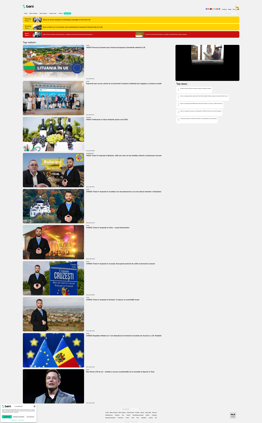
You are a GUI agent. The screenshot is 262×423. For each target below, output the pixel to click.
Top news (181, 83)
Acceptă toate (7, 416)
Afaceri (147, 415)
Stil (156, 417)
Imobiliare (143, 417)
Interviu (60, 13)
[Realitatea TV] (237, 7)
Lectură (151, 417)
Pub (234, 9)
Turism (127, 417)
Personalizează (30, 416)
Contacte (224, 9)
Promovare (120, 417)
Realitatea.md (109, 415)
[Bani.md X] (211, 9)
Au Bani (137, 412)
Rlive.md (154, 412)
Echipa (229, 9)
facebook (206, 9)
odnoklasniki (213, 9)
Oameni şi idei (52, 13)
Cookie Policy (14, 420)
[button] (34, 406)
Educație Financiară (110, 417)
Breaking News (28, 20)
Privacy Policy (21, 420)
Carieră (128, 415)
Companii (154, 415)
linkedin (219, 9)
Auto (133, 417)
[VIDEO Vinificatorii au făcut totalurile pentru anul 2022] (53, 134)
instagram (209, 9)
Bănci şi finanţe (33, 13)
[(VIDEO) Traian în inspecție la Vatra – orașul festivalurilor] (53, 242)
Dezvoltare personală (138, 415)
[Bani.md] (233, 415)
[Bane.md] (76, 6)
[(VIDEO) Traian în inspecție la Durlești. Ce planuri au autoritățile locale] (53, 314)
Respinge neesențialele (18, 416)
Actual (25, 13)
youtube (217, 9)
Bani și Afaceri (43, 13)
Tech (137, 417)
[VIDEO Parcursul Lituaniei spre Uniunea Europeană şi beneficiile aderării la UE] (53, 62)
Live (237, 9)
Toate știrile (67, 13)
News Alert (27, 34)
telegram (215, 9)
